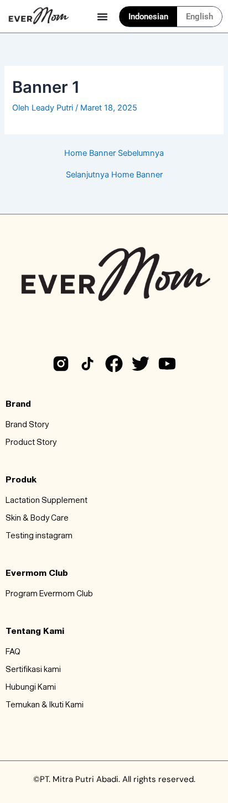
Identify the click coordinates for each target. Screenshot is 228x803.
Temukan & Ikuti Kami (45, 705)
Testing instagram (39, 536)
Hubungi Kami (31, 687)
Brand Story (27, 425)
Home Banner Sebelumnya (114, 153)
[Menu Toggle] (102, 16)
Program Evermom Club (49, 594)
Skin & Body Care (37, 518)
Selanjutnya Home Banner (114, 175)
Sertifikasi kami (33, 670)
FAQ (13, 652)
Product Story (31, 443)
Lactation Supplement (46, 501)
